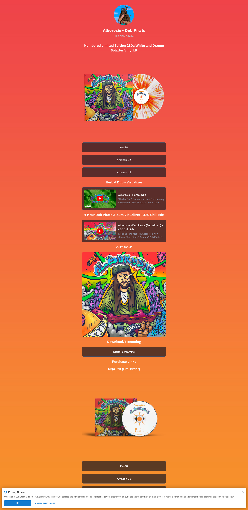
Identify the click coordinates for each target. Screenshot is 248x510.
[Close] (242, 491)
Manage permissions (45, 503)
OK (17, 503)
